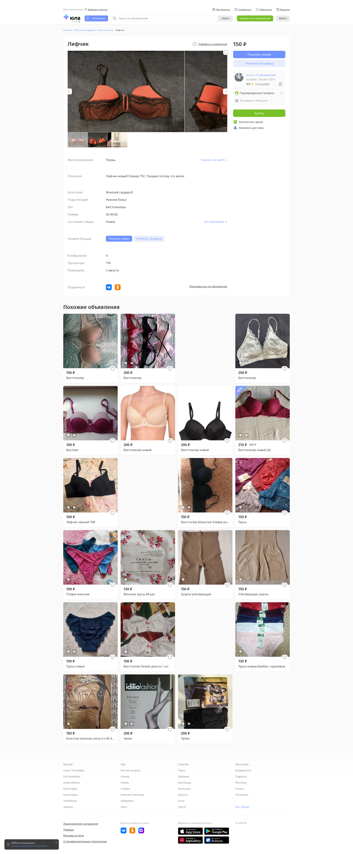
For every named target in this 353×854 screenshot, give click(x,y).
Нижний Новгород (132, 794)
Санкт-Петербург (74, 770)
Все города (242, 807)
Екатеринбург (72, 776)
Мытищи (241, 782)
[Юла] (71, 17)
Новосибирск (71, 782)
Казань (125, 776)
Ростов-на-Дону (130, 770)
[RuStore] (216, 840)
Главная (67, 30)
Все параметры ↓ (215, 221)
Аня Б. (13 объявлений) (261, 75)
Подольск (241, 776)
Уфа (123, 764)
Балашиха (184, 788)
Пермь (125, 782)
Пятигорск (241, 794)
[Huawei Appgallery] (190, 840)
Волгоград (184, 782)
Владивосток (243, 770)
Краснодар (70, 788)
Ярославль (242, 764)
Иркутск (183, 794)
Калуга (239, 788)
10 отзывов (262, 84)
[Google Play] (216, 831)
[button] (112, 369)
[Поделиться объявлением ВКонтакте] (109, 287)
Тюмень (68, 807)
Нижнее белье (105, 30)
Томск (181, 770)
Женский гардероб (84, 30)
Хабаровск (127, 800)
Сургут (182, 807)
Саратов (183, 764)
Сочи (181, 800)
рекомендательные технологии (29, 845)
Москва (68, 764)
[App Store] (190, 831)
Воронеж (183, 776)
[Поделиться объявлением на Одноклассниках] (118, 287)
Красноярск (70, 794)
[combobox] (164, 18)
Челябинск (70, 800)
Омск (124, 807)
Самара (125, 788)
